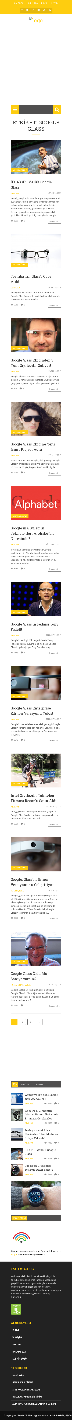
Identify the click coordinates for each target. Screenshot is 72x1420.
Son (15, 1084)
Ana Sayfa (18, 3)
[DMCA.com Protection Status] (16, 1313)
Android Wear (20, 516)
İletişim (54, 3)
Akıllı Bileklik (57, 1415)
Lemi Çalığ (15, 287)
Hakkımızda (32, 3)
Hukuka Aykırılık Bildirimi (27, 1396)
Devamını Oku (54, 221)
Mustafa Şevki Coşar (21, 985)
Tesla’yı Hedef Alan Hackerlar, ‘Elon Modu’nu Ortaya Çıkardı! (41, 1134)
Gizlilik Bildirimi (22, 1382)
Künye (44, 3)
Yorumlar (39, 1084)
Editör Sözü (19, 1358)
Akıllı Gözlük (20, 170)
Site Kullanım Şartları (26, 1389)
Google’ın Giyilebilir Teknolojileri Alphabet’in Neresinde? (32, 533)
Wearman (15, 193)
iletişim (14, 1254)
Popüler (25, 1084)
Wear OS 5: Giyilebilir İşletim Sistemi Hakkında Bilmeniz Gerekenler (41, 1114)
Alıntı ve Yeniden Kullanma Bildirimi (34, 1403)
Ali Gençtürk (17, 891)
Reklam (16, 1344)
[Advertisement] (36, 66)
